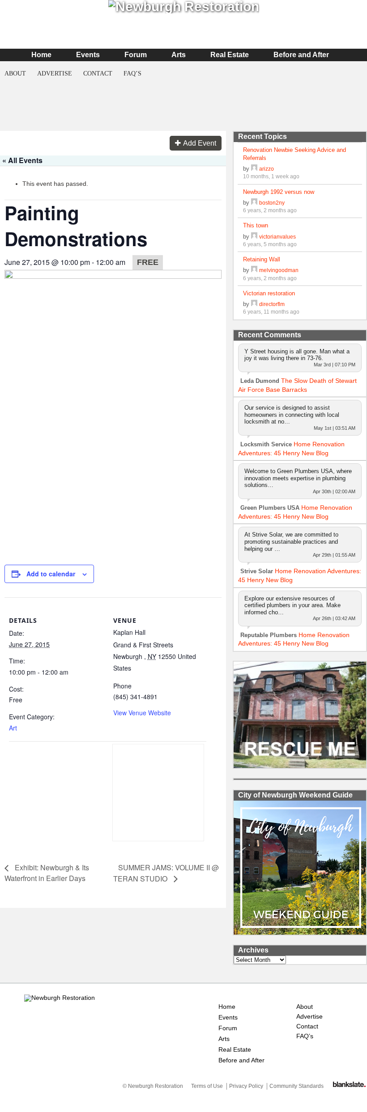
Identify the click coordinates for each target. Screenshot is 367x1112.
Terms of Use (207, 1086)
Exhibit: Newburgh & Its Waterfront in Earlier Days (46, 872)
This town (255, 225)
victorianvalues (277, 236)
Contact (97, 73)
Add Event (199, 143)
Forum (135, 55)
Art (13, 727)
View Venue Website (142, 712)
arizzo (266, 169)
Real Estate (229, 55)
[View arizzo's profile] (254, 168)
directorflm (272, 304)
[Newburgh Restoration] (59, 997)
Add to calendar (50, 573)
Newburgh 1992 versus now (278, 192)
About (15, 73)
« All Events (22, 160)
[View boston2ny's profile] (254, 202)
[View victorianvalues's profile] (254, 236)
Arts (178, 55)
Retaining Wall (261, 259)
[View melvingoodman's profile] (254, 270)
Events (88, 55)
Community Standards (296, 1086)
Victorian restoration (269, 293)
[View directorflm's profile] (254, 304)
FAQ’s (132, 73)
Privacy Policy (246, 1086)
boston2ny (272, 203)
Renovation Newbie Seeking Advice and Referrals (294, 154)
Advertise (54, 73)
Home (41, 55)
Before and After (301, 55)
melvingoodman (279, 270)
